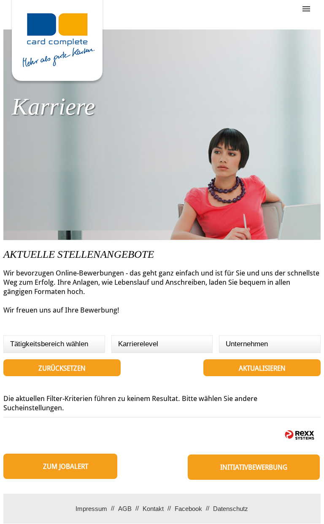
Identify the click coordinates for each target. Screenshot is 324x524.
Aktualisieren (262, 368)
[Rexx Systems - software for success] (299, 435)
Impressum (91, 508)
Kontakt (153, 508)
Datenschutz (230, 508)
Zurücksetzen (62, 368)
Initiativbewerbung (253, 467)
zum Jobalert (65, 467)
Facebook (188, 508)
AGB (125, 508)
